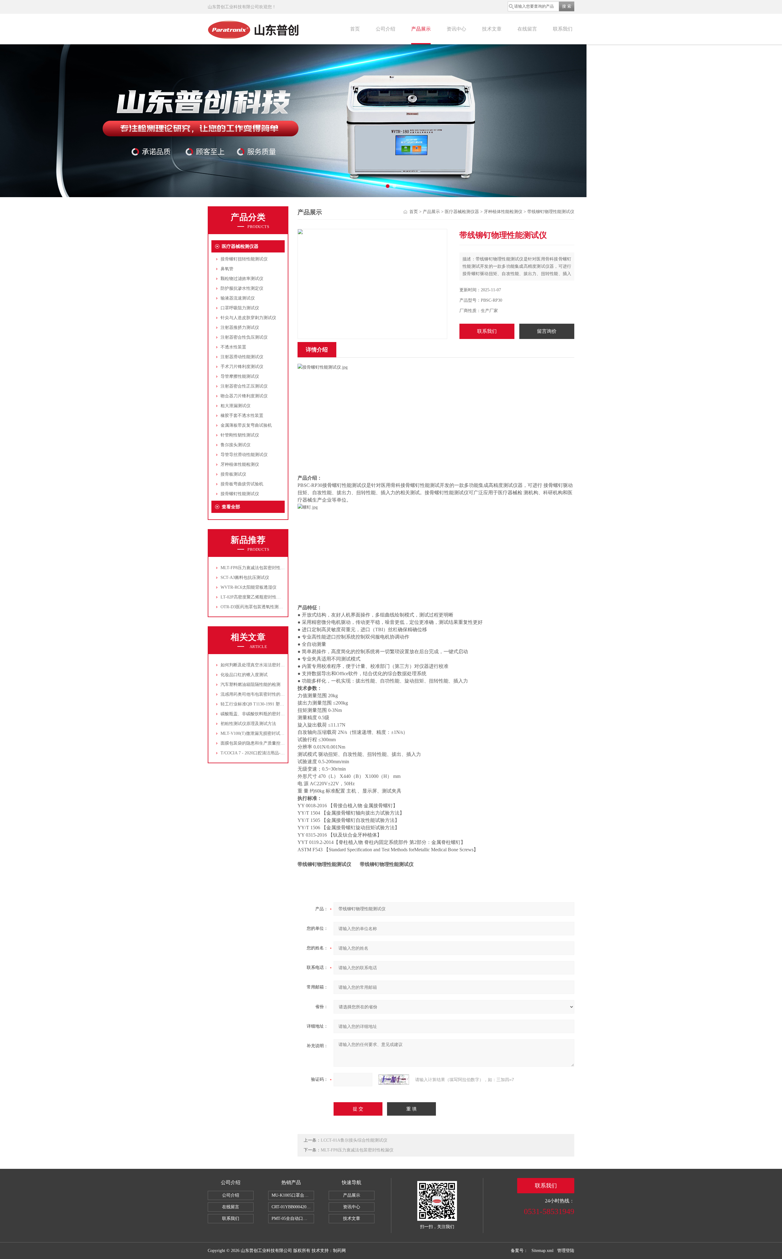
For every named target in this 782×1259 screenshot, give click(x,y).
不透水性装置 (233, 347)
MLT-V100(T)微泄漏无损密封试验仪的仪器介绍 (265, 733)
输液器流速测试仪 (238, 298)
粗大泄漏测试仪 (235, 405)
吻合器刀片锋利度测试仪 (244, 396)
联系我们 (562, 28)
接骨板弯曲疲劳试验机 (242, 484)
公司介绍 (385, 28)
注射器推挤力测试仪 (240, 327)
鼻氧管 (227, 269)
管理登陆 (565, 1250)
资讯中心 (456, 28)
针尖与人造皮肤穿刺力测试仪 (248, 317)
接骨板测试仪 (233, 474)
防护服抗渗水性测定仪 (242, 288)
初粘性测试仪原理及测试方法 (248, 723)
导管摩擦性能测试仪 (240, 376)
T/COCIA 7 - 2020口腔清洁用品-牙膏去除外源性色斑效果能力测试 (283, 753)
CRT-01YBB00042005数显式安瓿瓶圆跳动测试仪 (293, 1207)
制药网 (339, 1250)
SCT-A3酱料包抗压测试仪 (245, 577)
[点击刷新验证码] (393, 1079)
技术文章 (492, 28)
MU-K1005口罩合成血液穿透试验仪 (293, 1195)
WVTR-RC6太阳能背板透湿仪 (248, 587)
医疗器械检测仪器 (240, 246)
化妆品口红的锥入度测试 (244, 674)
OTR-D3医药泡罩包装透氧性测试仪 (254, 607)
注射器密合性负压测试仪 (244, 337)
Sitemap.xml (543, 1250)
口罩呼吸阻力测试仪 (240, 308)
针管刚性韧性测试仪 (240, 435)
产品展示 (421, 28)
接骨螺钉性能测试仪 (240, 493)
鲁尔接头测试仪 (235, 445)
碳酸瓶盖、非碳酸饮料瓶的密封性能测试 (259, 714)
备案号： (519, 1250)
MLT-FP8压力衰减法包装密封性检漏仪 (257, 567)
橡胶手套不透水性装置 (242, 415)
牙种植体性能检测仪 (240, 464)
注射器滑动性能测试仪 (242, 357)
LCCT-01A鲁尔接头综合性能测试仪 (354, 1140)
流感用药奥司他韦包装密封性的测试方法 (259, 694)
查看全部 (231, 506)
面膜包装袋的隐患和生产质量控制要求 (257, 743)
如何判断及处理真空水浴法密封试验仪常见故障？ (268, 665)
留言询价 (547, 331)
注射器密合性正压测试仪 (244, 386)
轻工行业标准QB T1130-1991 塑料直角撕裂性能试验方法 (274, 704)
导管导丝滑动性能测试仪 (244, 454)
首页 (355, 28)
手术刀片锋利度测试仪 (242, 366)
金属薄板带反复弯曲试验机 (246, 425)
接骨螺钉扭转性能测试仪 (244, 259)
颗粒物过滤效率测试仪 (242, 278)
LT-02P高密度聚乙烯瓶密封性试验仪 (255, 597)
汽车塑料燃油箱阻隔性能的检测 (250, 684)
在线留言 (527, 28)
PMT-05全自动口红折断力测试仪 (293, 1218)
